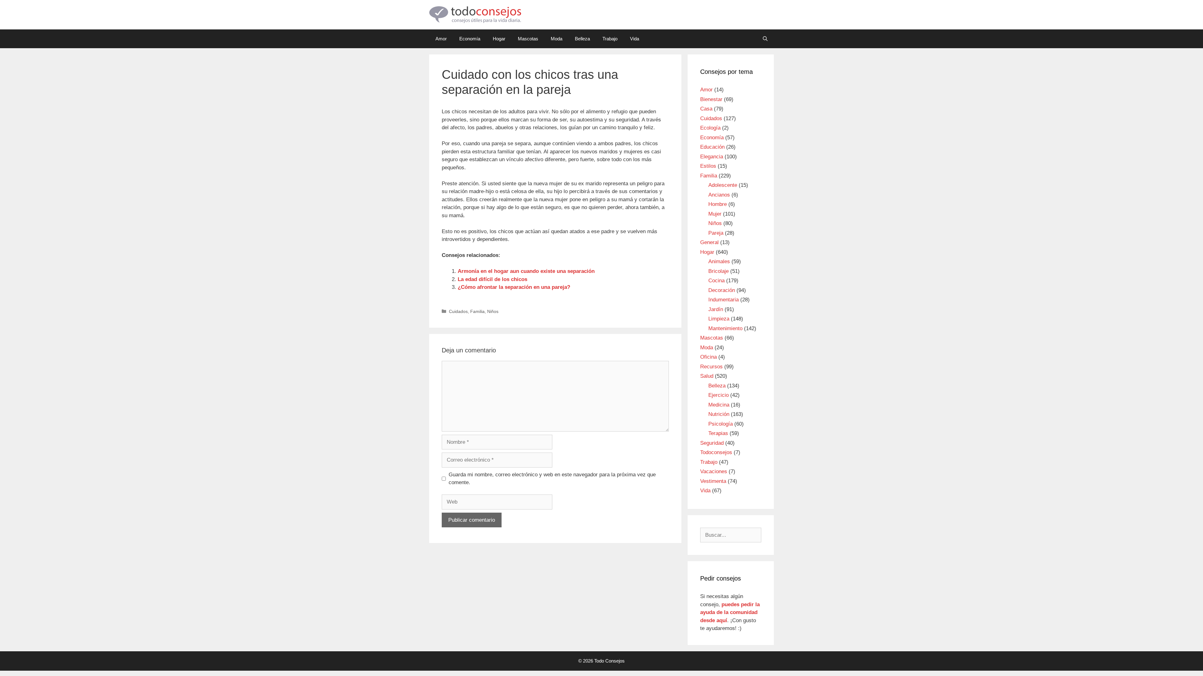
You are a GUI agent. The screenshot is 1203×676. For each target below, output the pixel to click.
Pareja (715, 233)
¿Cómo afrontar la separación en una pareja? (514, 287)
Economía (469, 38)
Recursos (711, 367)
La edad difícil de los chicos (492, 279)
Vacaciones (713, 471)
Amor (441, 38)
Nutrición (718, 414)
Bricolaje (718, 271)
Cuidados (458, 311)
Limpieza (718, 319)
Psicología (720, 424)
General (709, 242)
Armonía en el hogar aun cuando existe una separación (526, 271)
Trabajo (609, 38)
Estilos (708, 166)
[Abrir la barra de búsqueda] (765, 38)
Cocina (716, 281)
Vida (634, 38)
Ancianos (719, 195)
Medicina (718, 405)
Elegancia (711, 157)
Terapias (718, 433)
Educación (712, 147)
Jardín (715, 309)
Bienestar (711, 99)
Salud (706, 376)
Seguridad (712, 443)
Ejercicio (718, 395)
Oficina (708, 357)
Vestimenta (713, 481)
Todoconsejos (716, 452)
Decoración (721, 290)
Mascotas (528, 38)
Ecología (710, 128)
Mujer (714, 214)
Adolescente (722, 185)
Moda (556, 38)
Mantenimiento (725, 328)
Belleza (582, 38)
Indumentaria (723, 300)
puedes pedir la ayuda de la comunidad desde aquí (730, 612)
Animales (719, 261)
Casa (706, 109)
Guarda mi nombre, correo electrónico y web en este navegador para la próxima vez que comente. (552, 479)
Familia (477, 311)
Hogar (499, 38)
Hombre (717, 204)
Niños (492, 311)
